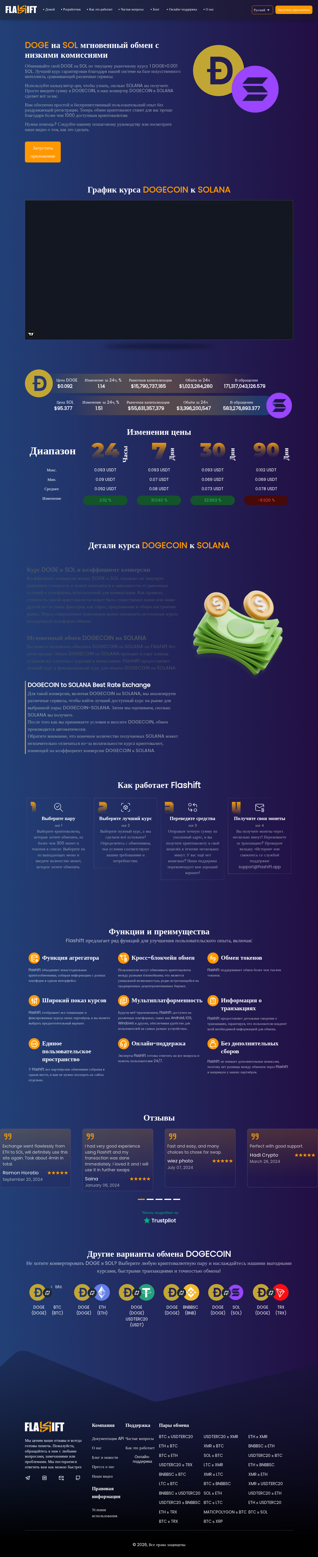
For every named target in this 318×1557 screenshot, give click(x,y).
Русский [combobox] (259, 10)
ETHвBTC (168, 1446)
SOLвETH (213, 1493)
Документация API (108, 1438)
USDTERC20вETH (264, 1493)
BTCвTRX (168, 1521)
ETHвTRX (168, 1512)
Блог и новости (105, 1457)
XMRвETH (257, 1474)
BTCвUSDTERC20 (176, 1436)
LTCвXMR (213, 1465)
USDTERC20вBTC (265, 1455)
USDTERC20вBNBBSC (179, 1502)
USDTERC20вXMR (221, 1436)
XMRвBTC (214, 1446)
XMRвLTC (213, 1474)
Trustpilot (164, 1220)
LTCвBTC (168, 1483)
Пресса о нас (103, 1466)
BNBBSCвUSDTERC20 (179, 1493)
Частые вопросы (132, 9)
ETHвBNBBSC (261, 1465)
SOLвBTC (213, 1455)
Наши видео (102, 1476)
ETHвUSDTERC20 (264, 1502)
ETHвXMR (257, 1436)
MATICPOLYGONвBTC (225, 1512)
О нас (210, 9)
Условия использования (104, 1513)
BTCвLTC (213, 1502)
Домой (50, 9)
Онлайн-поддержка (183, 9)
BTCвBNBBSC (217, 1483)
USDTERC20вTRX (176, 1465)
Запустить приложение (294, 9)
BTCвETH (168, 1455)
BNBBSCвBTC (172, 1474)
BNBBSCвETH (261, 1446)
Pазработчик (72, 9)
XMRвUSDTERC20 (265, 1483)
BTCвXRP (213, 1521)
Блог (156, 9)
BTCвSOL (257, 1512)
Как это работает (100, 9)
